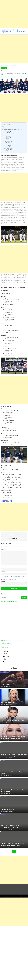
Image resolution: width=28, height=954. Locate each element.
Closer (9, 136)
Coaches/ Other (9, 148)
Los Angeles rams (14, 534)
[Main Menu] (23, 31)
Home (2, 65)
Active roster (8, 131)
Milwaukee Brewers (7, 128)
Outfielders (10, 139)
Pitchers (8, 132)
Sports (6, 65)
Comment (3, 549)
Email (15, 566)
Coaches (10, 150)
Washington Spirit (13, 538)
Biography (5, 651)
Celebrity (5, 654)
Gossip (4, 658)
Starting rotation (11, 133)
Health (4, 659)
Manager (10, 149)
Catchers (9, 137)
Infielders (10, 138)
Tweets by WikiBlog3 (6, 643)
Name (2, 566)
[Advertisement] (14, 14)
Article (4, 650)
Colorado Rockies (11, 280)
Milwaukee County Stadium (13, 212)
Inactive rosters (8, 141)
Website (3, 571)
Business (5, 653)
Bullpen (9, 135)
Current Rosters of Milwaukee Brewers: (12, 129)
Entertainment (6, 656)
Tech (4, 663)
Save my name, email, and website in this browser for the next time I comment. (14, 577)
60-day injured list (11, 151)
